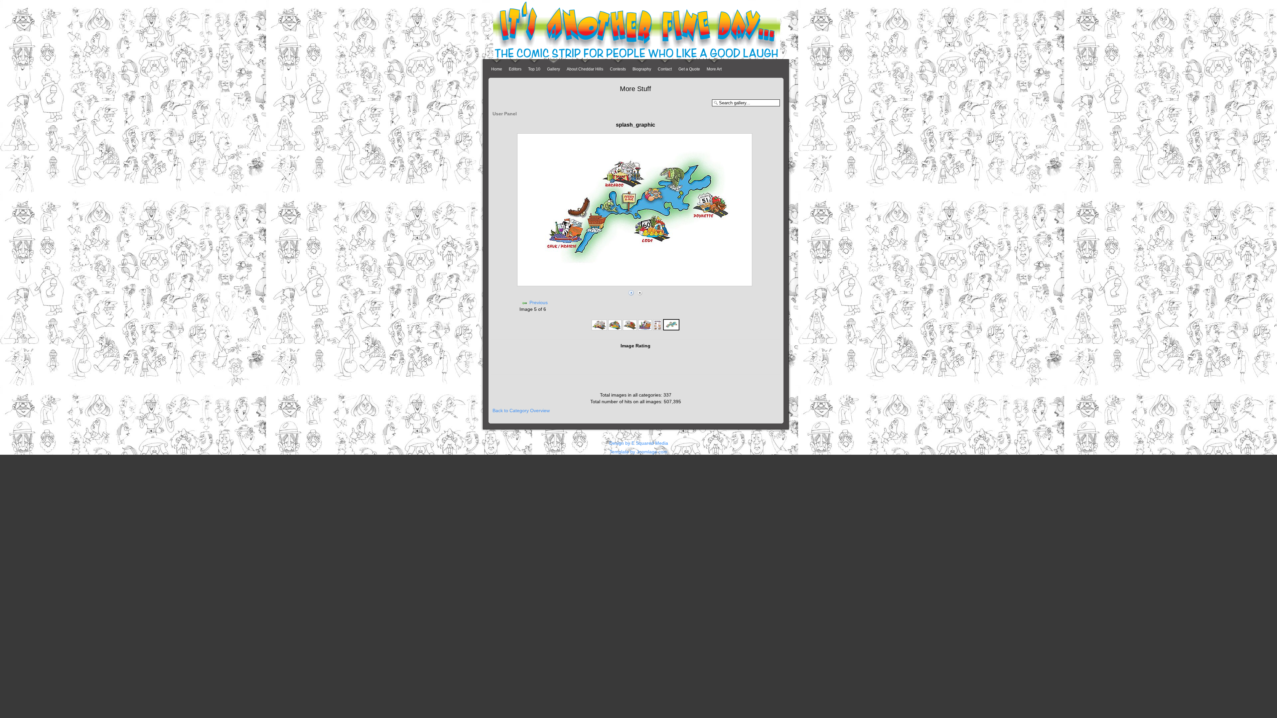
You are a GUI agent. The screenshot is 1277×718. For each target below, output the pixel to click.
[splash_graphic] (671, 328)
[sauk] (645, 328)
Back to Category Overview (521, 410)
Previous (538, 302)
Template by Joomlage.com (638, 451)
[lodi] (615, 328)
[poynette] (630, 328)
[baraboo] (599, 328)
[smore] (657, 328)
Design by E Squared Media (638, 443)
